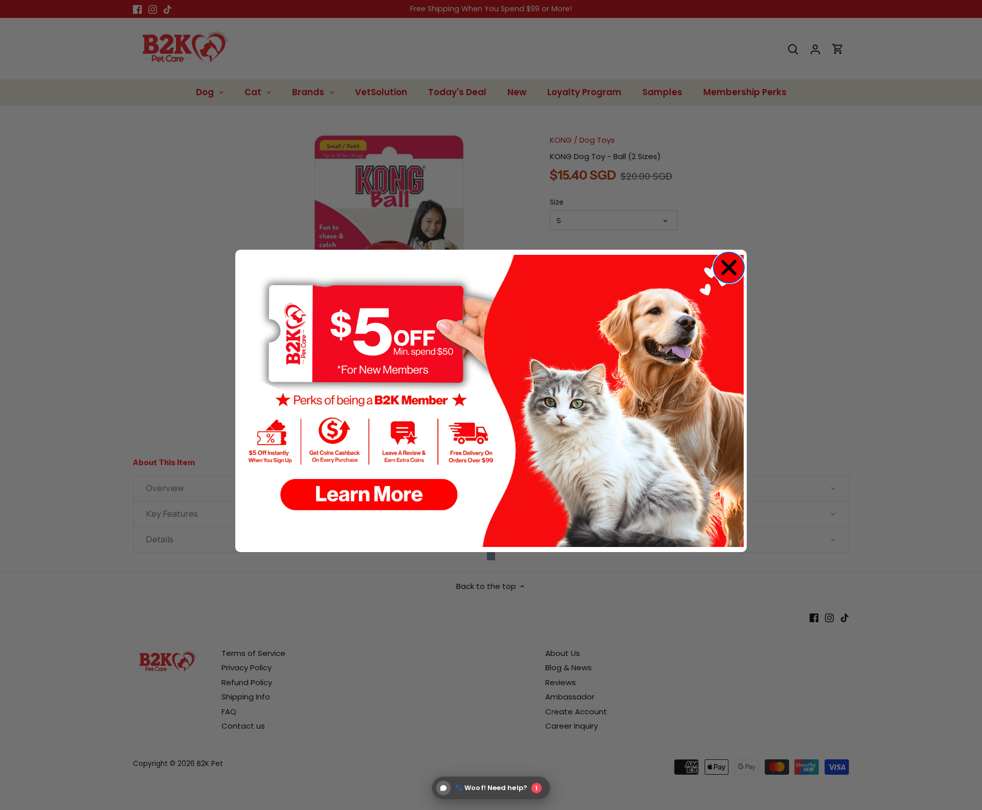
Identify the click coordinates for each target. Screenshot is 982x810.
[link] (491, 401)
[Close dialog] (728, 267)
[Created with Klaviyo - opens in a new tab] (491, 556)
